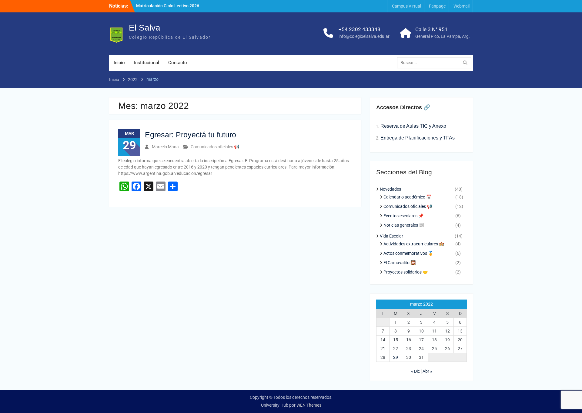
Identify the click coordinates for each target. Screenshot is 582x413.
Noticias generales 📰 (403, 225)
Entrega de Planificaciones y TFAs (417, 137)
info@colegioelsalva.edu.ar (364, 36)
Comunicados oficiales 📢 (215, 146)
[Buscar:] (435, 62)
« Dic (415, 371)
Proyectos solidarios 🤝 (405, 272)
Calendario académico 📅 (407, 197)
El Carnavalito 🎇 (399, 262)
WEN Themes (308, 405)
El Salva (144, 27)
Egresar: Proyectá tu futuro (190, 134)
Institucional (146, 62)
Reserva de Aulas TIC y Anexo (413, 126)
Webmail (461, 6)
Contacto (177, 62)
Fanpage (437, 6)
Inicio (119, 62)
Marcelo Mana (165, 146)
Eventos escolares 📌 (403, 215)
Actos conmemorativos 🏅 (408, 253)
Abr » (427, 371)
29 (395, 357)
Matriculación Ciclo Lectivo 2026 (167, 5)
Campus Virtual (406, 6)
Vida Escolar (391, 236)
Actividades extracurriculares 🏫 (413, 243)
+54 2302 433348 (359, 29)
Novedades (390, 189)
